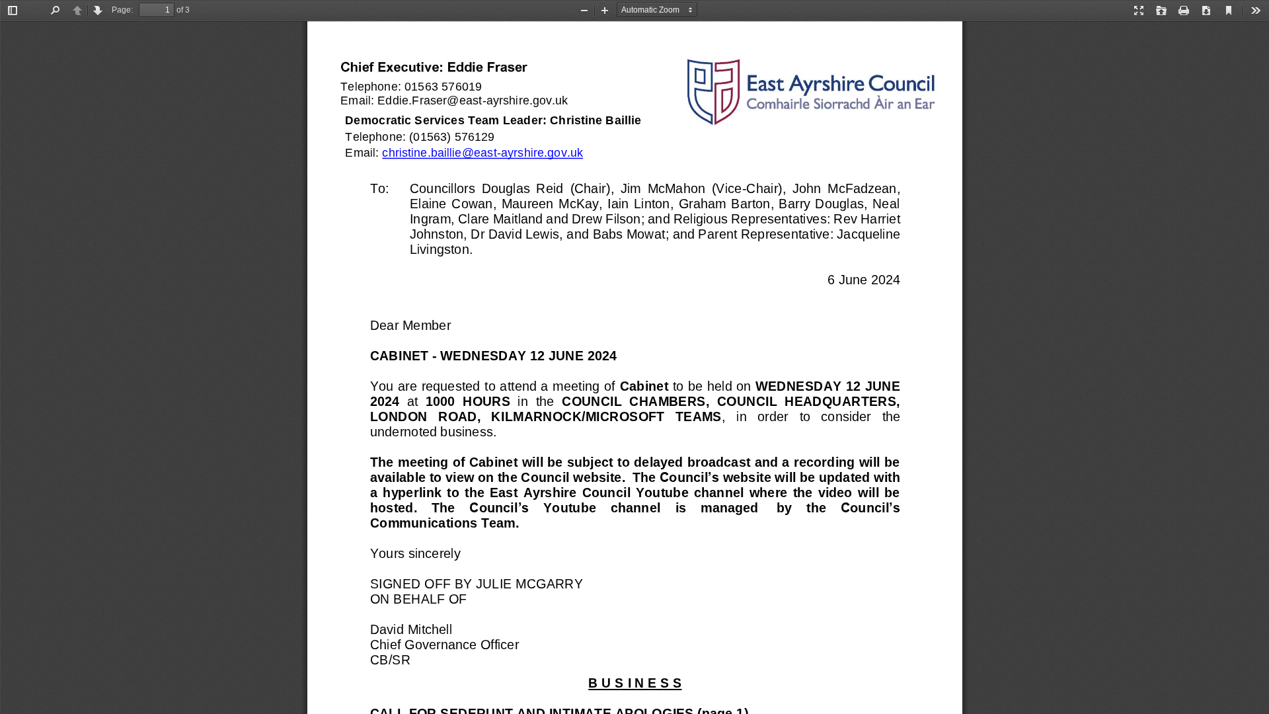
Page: (122, 10)
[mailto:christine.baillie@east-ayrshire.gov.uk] (482, 152)
